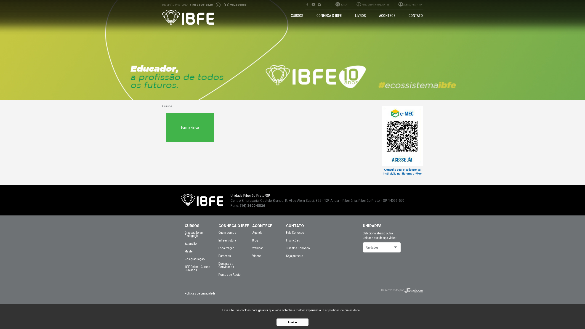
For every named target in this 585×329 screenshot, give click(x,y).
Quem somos (227, 232)
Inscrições (293, 240)
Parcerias (224, 256)
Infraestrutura (227, 240)
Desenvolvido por (392, 290)
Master (189, 251)
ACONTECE (387, 15)
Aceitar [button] (292, 322)
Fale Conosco (295, 232)
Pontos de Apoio (229, 274)
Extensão (191, 243)
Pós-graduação (195, 259)
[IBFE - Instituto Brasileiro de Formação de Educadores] (192, 17)
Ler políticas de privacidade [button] (341, 310)
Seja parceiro (294, 256)
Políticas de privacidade (200, 293)
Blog (255, 240)
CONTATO (416, 15)
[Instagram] (319, 4)
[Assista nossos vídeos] (313, 4)
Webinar (257, 248)
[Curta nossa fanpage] (307, 4)
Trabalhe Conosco (298, 248)
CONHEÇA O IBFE (329, 15)
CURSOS (297, 15)
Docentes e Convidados (226, 265)
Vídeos (256, 256)
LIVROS (360, 15)
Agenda (257, 232)
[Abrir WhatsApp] (573, 317)
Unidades (372, 247)
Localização (226, 248)
